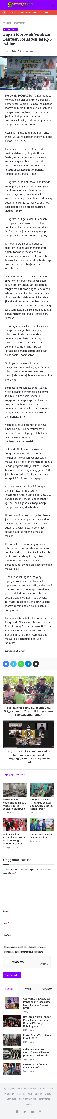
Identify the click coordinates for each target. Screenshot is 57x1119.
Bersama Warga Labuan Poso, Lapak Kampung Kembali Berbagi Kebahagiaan (37, 1021)
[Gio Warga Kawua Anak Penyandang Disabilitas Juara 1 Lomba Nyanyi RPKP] (12, 1003)
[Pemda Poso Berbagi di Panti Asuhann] (42, 824)
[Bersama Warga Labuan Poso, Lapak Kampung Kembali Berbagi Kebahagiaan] (12, 1021)
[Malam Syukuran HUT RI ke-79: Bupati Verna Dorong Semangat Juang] (15, 824)
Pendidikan (9, 1093)
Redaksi (28, 1104)
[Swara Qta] (20, 4)
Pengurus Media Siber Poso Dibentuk (36, 1066)
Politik (30, 1093)
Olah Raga (11, 1099)
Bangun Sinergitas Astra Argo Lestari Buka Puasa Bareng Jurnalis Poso (41, 804)
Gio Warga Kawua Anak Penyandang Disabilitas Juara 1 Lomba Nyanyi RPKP (37, 1003)
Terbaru (28, 988)
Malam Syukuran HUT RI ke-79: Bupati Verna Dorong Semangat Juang (14, 839)
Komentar (47, 988)
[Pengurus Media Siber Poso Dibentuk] (12, 1069)
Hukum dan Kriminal (27, 1099)
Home (8, 22)
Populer (9, 988)
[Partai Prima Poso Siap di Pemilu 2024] (12, 1040)
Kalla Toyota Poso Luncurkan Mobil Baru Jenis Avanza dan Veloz (36, 1052)
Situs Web (7, 935)
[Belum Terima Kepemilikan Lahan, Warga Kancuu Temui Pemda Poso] (15, 790)
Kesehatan (20, 1093)
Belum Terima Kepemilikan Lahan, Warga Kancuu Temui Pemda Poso (14, 804)
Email (6, 923)
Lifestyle (49, 1093)
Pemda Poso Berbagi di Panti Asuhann (42, 836)
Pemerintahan (19, 22)
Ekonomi (39, 1093)
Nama (6, 911)
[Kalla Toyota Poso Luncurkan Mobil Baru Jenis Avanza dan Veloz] (12, 1054)
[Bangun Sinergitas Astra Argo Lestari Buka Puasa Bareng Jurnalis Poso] (42, 790)
